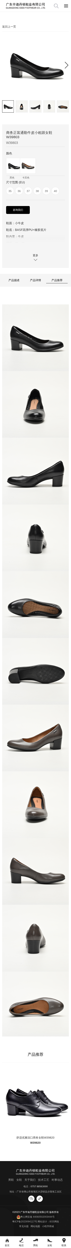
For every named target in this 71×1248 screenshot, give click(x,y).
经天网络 (54, 1221)
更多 (35, 255)
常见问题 (24, 1226)
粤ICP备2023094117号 (24, 1221)
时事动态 (57, 1179)
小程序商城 (48, 1226)
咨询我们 (18, 209)
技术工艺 (43, 1179)
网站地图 (35, 1226)
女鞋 (19, 1179)
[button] (66, 65)
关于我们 (30, 1179)
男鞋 (11, 1179)
